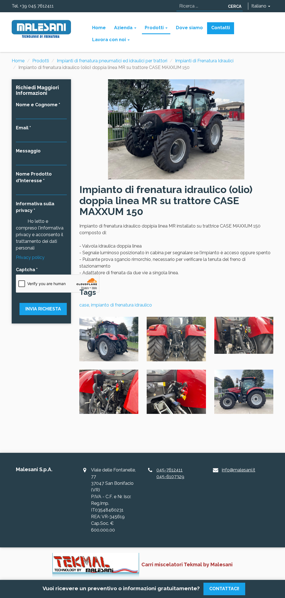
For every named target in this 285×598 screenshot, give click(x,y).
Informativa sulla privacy (35, 207)
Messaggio (28, 151)
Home (99, 27)
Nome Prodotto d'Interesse (34, 177)
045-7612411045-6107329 (170, 473)
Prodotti (155, 27)
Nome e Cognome (37, 104)
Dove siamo (189, 27)
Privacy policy (30, 257)
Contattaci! (224, 588)
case (84, 305)
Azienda (124, 27)
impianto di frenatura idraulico (121, 305)
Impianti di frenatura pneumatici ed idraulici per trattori (112, 60)
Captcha (25, 269)
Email (22, 127)
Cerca (234, 6)
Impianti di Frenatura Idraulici (204, 60)
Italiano (259, 6)
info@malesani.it (238, 470)
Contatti (220, 27)
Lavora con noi (109, 39)
